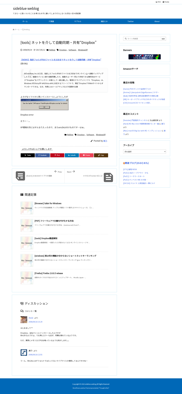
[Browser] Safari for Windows (48, 203)
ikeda (30, 317)
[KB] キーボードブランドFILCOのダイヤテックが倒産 (144, 99)
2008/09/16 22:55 (35, 354)
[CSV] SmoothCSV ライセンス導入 (136, 103)
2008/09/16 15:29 (35, 322)
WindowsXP (83, 50)
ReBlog (27, 29)
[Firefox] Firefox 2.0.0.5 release (49, 273)
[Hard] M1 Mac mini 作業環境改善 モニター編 (141, 123)
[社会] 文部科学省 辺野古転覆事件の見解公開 (140, 96)
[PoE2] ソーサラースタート (134, 176)
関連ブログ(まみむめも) (137, 162)
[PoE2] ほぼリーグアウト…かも (135, 173)
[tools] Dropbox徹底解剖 (46, 238)
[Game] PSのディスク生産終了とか (137, 89)
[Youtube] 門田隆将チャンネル (135, 120)
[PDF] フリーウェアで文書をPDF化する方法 (54, 220)
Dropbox (63, 50)
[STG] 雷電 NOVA (130, 169)
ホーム (17, 29)
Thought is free (103, 388)
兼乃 (105, 140)
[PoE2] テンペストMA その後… (135, 179)
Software (72, 50)
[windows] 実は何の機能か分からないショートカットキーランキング (65, 255)
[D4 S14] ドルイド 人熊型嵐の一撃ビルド (139, 183)
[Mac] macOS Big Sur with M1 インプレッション (142, 130)
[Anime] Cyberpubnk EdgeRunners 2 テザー (141, 92)
